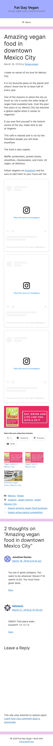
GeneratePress (26, 741)
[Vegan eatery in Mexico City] (13, 457)
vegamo (12, 499)
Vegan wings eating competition (25, 512)
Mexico (11, 495)
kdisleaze (17, 606)
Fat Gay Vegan (26, 7)
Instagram (30, 170)
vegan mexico (25, 499)
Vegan (20, 495)
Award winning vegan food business (27, 508)
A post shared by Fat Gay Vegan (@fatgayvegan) (27, 247)
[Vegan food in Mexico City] (34, 457)
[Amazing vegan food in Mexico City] (13, 475)
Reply (10, 590)
